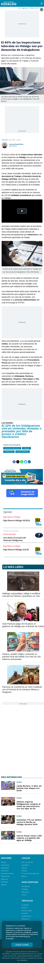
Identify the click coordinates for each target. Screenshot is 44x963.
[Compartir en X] (17, 461)
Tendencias (5, 876)
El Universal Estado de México (30, 875)
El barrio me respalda (10, 531)
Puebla (24, 871)
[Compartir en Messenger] (25, 461)
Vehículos (25, 892)
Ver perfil (13, 146)
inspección (9, 451)
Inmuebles (26, 886)
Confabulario (26, 916)
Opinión (7, 512)
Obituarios (25, 919)
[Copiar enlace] (29, 461)
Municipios (5, 865)
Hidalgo (26, 448)
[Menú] (41, 3)
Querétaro (25, 865)
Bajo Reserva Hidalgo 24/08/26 (16, 520)
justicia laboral (22, 451)
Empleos (25, 889)
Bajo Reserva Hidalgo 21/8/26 (16, 549)
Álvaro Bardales (9, 534)
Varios (24, 895)
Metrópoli (4, 882)
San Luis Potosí (27, 862)
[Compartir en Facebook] (14, 461)
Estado (5, 140)
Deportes (4, 879)
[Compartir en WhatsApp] (21, 461)
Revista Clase (27, 910)
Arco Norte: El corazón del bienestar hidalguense (14, 539)
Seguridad (5, 868)
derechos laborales (12, 448)
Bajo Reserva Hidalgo (11, 517)
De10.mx (25, 908)
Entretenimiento (7, 873)
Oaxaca (24, 868)
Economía (5, 871)
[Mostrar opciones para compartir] (41, 9)
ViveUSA (25, 913)
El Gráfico (25, 905)
